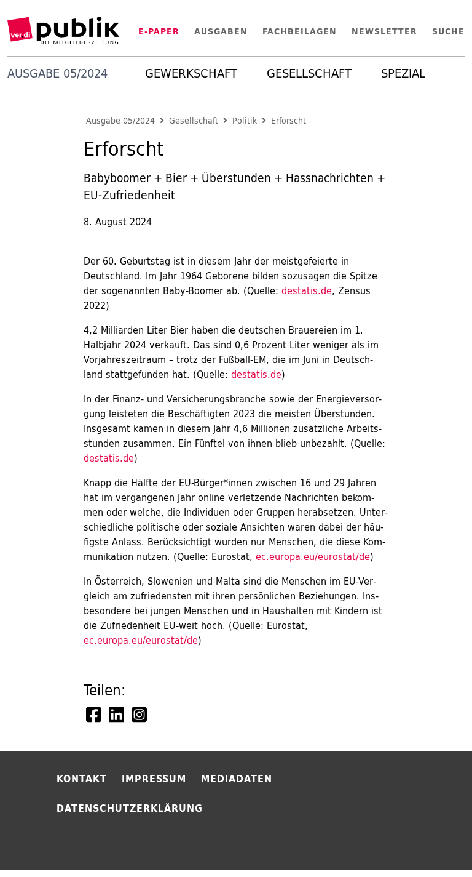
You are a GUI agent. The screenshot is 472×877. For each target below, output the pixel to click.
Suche (448, 31)
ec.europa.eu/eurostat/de (313, 556)
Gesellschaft (309, 73)
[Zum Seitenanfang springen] (430, 842)
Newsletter (384, 31)
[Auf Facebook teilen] (94, 714)
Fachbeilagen (299, 31)
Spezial (403, 73)
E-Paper (158, 31)
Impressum (154, 778)
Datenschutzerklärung (130, 808)
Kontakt (82, 778)
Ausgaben (221, 31)
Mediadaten (236, 778)
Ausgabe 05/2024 (120, 120)
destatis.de (306, 290)
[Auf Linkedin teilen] (117, 714)
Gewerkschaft (191, 73)
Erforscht (288, 120)
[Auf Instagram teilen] (140, 714)
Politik (244, 120)
